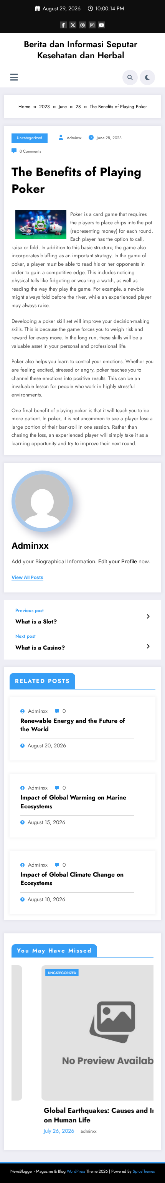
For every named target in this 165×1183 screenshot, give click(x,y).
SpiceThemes (144, 1171)
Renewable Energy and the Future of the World (72, 725)
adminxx (74, 138)
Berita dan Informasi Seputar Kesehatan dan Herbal (80, 49)
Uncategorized (29, 138)
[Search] (130, 77)
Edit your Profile (117, 561)
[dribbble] (82, 24)
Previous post (29, 610)
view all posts (27, 577)
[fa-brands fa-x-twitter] (72, 24)
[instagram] (92, 24)
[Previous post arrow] (148, 616)
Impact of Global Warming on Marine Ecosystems (73, 801)
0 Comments (30, 151)
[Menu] (14, 77)
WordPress (76, 1171)
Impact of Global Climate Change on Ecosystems (72, 878)
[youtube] (101, 24)
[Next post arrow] (148, 646)
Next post (25, 636)
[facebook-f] (63, 24)
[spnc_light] (147, 77)
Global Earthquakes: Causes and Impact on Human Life (85, 1115)
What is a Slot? (36, 622)
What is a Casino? (40, 648)
